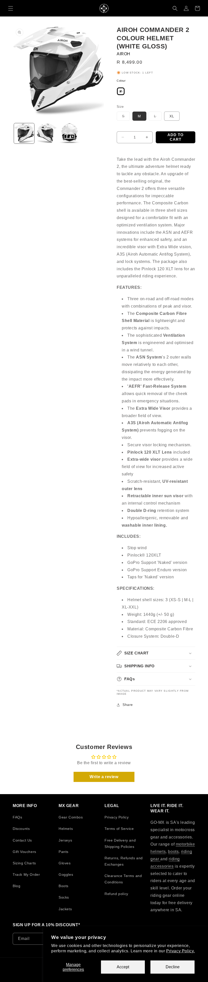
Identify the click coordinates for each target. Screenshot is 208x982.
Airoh (123, 54)
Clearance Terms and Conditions (123, 879)
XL (171, 116)
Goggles (66, 874)
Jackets (65, 909)
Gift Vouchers (24, 852)
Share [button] (128, 705)
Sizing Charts (24, 863)
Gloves (65, 863)
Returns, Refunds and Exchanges (124, 861)
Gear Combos (71, 817)
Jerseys (65, 840)
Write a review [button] (104, 777)
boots (173, 851)
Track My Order (26, 874)
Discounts (21, 829)
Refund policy (116, 894)
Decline (173, 967)
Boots (63, 886)
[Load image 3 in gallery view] (69, 133)
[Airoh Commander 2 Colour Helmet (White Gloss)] (121, 92)
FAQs (17, 817)
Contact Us (22, 840)
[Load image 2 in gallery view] (47, 133)
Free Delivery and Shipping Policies (120, 843)
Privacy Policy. (180, 951)
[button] (10, 8)
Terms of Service (119, 829)
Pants (63, 852)
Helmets (66, 829)
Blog (16, 886)
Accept (123, 967)
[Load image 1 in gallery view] (24, 133)
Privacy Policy (117, 817)
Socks (64, 897)
